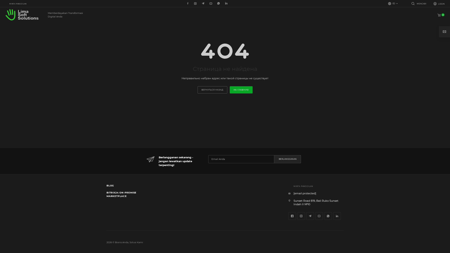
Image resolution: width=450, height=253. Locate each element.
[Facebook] (188, 4)
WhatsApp (219, 4)
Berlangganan (288, 159)
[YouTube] (211, 4)
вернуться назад (212, 90)
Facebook (292, 216)
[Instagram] (196, 4)
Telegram (310, 216)
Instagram (301, 216)
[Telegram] (203, 4)
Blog (110, 185)
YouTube (319, 216)
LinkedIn (226, 4)
